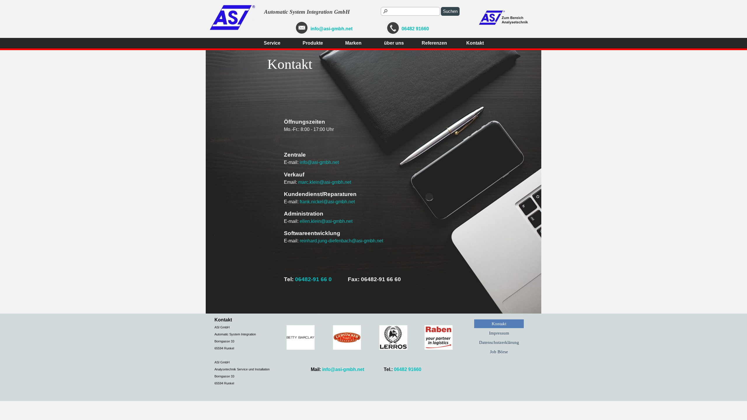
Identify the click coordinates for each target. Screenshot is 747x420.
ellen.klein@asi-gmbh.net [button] (326, 221)
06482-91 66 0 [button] (313, 279)
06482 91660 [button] (415, 28)
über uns (394, 43)
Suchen (450, 11)
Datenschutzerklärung (499, 342)
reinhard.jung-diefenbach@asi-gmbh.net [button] (341, 240)
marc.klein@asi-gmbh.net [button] (324, 182)
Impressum (499, 333)
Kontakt (475, 43)
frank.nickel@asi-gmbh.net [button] (327, 201)
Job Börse (499, 351)
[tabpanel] (305, 28)
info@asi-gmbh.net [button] (331, 28)
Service (272, 43)
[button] (302, 28)
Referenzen (434, 43)
